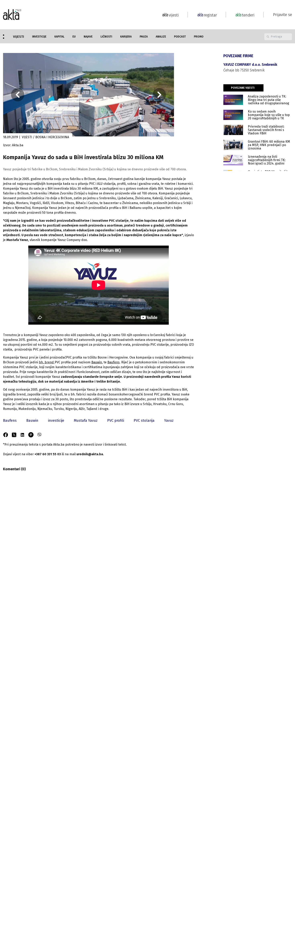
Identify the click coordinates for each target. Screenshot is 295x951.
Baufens (10, 420)
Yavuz (169, 420)
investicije (56, 420)
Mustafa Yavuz (86, 420)
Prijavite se (282, 14)
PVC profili (115, 420)
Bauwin (32, 420)
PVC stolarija (144, 420)
